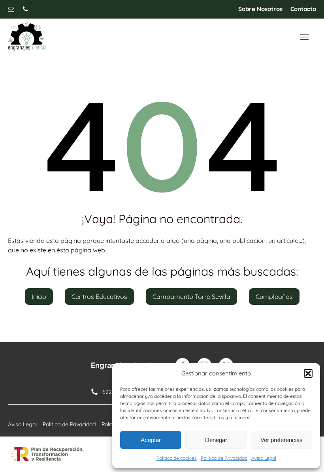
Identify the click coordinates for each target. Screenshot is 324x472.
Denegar (216, 440)
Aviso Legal (263, 458)
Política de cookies (176, 458)
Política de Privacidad (224, 458)
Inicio (39, 296)
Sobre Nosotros (260, 9)
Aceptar (151, 440)
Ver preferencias (281, 440)
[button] (308, 373)
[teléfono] (25, 9)
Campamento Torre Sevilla (191, 296)
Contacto (303, 9)
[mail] (11, 9)
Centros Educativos (99, 296)
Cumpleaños (274, 296)
